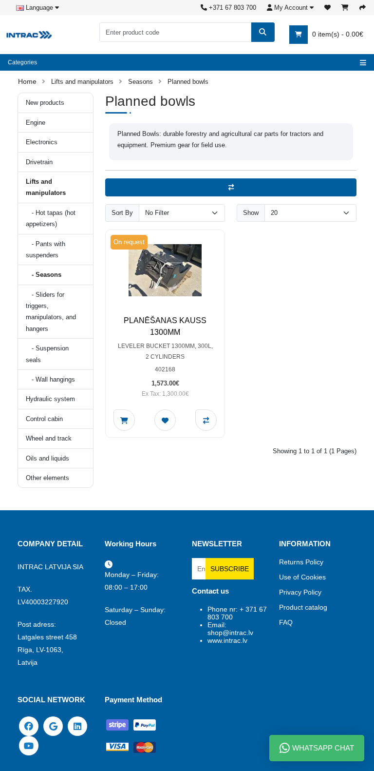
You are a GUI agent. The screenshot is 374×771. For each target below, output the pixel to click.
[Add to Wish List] (165, 420)
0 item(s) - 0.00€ (336, 34)
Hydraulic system (50, 399)
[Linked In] (77, 726)
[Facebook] (28, 726)
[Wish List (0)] (327, 7)
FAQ (286, 622)
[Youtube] (28, 745)
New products (45, 102)
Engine (35, 122)
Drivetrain (39, 162)
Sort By (122, 212)
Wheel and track (49, 438)
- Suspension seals (47, 354)
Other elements (47, 478)
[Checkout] (362, 7)
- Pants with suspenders (45, 249)
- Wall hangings (50, 379)
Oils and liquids (47, 458)
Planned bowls (188, 81)
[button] (290, 7)
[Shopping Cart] (345, 7)
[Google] (53, 726)
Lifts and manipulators (82, 81)
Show (251, 212)
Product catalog (303, 607)
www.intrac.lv (227, 640)
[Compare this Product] (206, 420)
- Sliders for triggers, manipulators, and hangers (51, 311)
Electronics (41, 142)
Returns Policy (301, 562)
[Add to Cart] (124, 420)
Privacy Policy (300, 592)
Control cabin (44, 419)
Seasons (140, 81)
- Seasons (43, 274)
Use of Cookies (302, 577)
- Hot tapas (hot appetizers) (50, 218)
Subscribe (229, 569)
